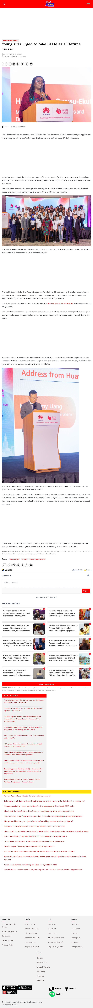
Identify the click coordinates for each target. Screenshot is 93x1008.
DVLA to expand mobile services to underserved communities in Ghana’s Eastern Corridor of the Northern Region (22, 720)
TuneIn (57, 989)
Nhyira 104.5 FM (32, 947)
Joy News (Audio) (55, 947)
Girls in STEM (14, 559)
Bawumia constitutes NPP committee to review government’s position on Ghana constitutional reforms (45, 858)
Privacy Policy (8, 945)
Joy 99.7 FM (30, 924)
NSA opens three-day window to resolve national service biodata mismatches (23, 746)
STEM (24, 559)
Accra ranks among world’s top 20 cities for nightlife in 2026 (30, 865)
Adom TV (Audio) (55, 942)
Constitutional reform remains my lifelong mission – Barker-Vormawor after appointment (43, 870)
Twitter (74, 933)
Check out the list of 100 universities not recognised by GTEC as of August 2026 (39, 811)
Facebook (75, 929)
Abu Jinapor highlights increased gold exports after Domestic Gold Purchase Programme (23, 754)
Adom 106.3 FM (31, 929)
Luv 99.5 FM (30, 942)
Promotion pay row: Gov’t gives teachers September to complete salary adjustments (24, 702)
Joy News (52, 924)
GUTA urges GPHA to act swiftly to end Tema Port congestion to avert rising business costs (23, 729)
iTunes (72, 989)
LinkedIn (75, 942)
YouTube (75, 924)
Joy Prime (52, 933)
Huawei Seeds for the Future (60, 303)
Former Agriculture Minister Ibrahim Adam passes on (27, 796)
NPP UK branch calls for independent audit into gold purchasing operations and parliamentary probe (24, 763)
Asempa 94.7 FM (32, 938)
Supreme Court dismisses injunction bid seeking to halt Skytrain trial (34, 826)
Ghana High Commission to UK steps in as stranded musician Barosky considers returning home (46, 831)
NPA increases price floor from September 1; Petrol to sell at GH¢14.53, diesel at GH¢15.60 (43, 816)
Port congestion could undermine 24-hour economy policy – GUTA (24, 738)
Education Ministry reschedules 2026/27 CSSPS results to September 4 (35, 836)
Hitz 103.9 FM (31, 933)
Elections (41, 980)
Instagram (75, 938)
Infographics (76, 947)
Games (40, 958)
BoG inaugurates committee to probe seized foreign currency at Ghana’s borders (39, 851)
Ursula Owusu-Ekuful (37, 559)
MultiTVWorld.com (56, 938)
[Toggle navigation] (88, 4)
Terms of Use (7, 940)
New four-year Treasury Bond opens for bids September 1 (29, 846)
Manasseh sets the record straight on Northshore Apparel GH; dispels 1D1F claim (39, 806)
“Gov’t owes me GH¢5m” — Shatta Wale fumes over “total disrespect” (34, 841)
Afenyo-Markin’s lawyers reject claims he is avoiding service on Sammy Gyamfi (38, 821)
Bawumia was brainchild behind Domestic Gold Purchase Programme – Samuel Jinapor (22, 782)
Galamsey (41, 971)
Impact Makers (43, 967)
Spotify (58, 994)
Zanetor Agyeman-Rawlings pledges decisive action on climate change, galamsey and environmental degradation (23, 772)
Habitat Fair (42, 962)
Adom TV (52, 929)
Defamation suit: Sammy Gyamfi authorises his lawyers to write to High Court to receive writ (44, 801)
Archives (40, 976)
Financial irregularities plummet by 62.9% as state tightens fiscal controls (23, 710)
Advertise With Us (9, 931)
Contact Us (6, 936)
